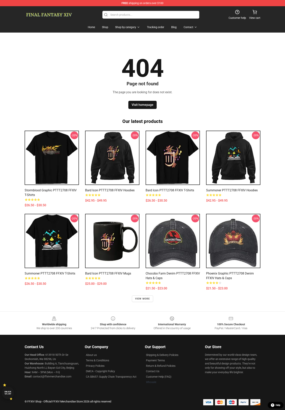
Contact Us (152, 371)
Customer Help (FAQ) (158, 376)
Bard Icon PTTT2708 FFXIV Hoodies (110, 190)
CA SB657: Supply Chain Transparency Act (111, 376)
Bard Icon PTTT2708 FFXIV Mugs (108, 273)
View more (142, 298)
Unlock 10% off (7, 393)
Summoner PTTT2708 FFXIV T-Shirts (50, 273)
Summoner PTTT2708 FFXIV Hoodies (232, 190)
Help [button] (278, 405)
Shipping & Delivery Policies (162, 354)
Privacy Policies (95, 365)
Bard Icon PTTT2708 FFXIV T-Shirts (170, 190)
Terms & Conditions (97, 360)
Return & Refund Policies (160, 365)
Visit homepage (142, 105)
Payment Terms (155, 360)
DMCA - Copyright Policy (100, 371)
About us (91, 354)
